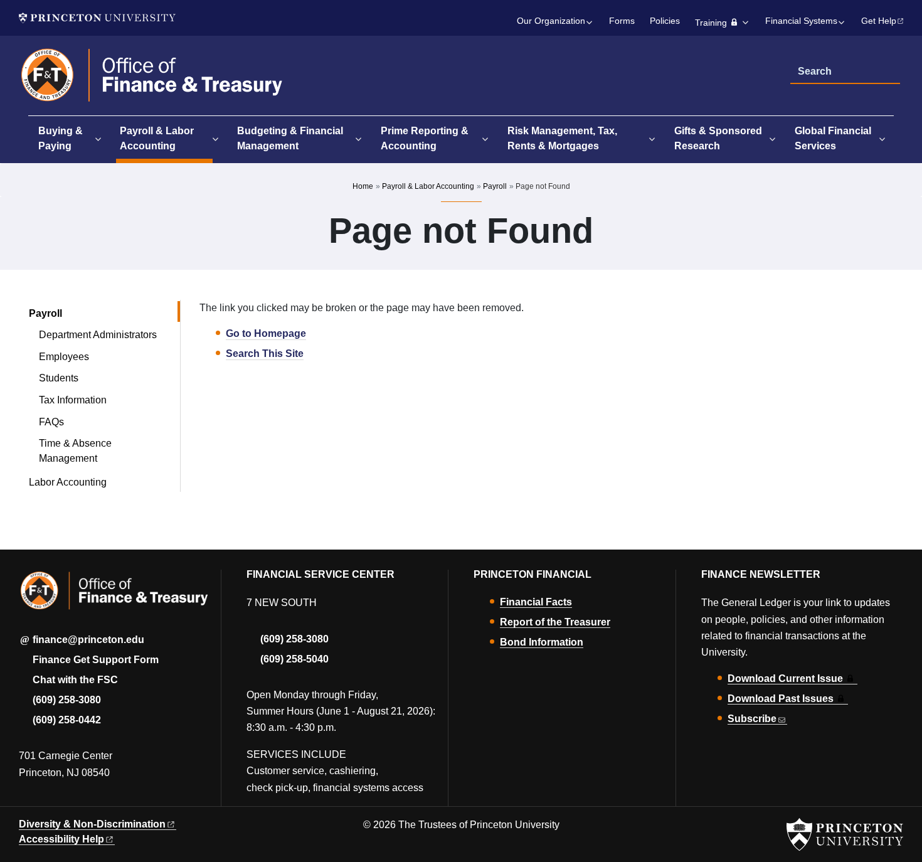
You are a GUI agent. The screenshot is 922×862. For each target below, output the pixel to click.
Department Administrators (98, 334)
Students (58, 378)
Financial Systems (801, 21)
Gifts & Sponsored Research (718, 138)
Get (878, 21)
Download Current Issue (785, 678)
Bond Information (541, 642)
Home (362, 186)
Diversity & (92, 824)
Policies (665, 21)
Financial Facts (536, 602)
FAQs (51, 422)
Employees (64, 356)
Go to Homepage (266, 333)
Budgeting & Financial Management (290, 138)
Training (711, 23)
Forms (622, 21)
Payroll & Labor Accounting (166, 138)
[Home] (152, 80)
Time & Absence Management (75, 451)
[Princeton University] (97, 18)
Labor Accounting (68, 482)
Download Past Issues (781, 698)
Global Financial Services (833, 138)
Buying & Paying (60, 138)
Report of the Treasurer (555, 622)
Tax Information (73, 400)
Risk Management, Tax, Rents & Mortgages (562, 138)
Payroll (495, 186)
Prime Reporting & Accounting (425, 138)
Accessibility (61, 839)
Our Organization (551, 21)
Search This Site (265, 353)
